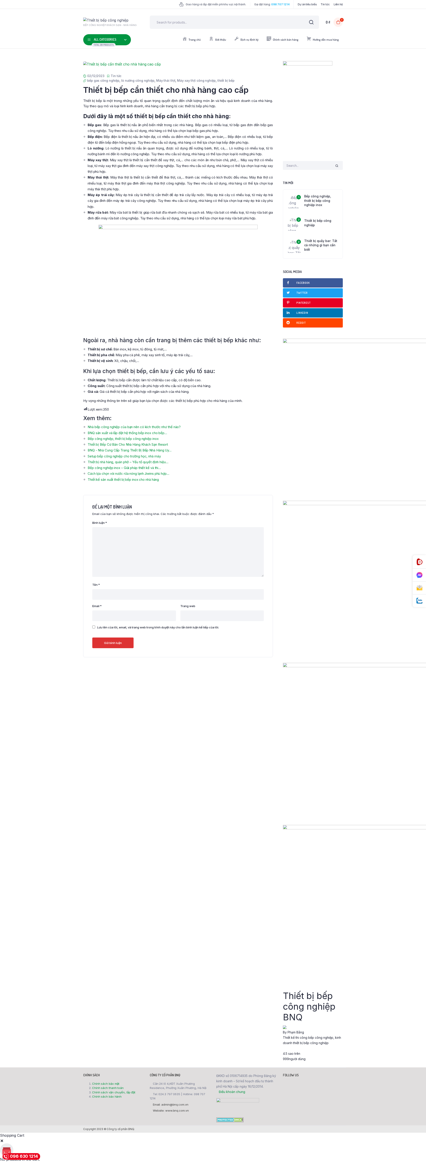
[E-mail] (419, 588)
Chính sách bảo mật (105, 1083)
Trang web (187, 606)
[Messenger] (419, 575)
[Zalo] (419, 600)
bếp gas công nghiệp (103, 80)
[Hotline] (419, 562)
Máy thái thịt (166, 80)
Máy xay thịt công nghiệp (196, 80)
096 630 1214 (24, 1156)
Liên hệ (338, 4)
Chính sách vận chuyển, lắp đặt (113, 1092)
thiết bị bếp (226, 80)
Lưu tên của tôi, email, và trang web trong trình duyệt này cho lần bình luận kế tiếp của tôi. (158, 627)
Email (97, 606)
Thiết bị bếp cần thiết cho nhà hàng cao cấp (165, 90)
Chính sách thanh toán (108, 1088)
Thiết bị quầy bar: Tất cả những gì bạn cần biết (320, 245)
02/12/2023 (96, 76)
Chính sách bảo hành (107, 1096)
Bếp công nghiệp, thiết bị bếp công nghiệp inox (317, 200)
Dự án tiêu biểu (307, 4)
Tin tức (325, 4)
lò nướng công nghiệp (137, 80)
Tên (96, 584)
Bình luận (99, 522)
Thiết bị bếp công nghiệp (317, 223)
